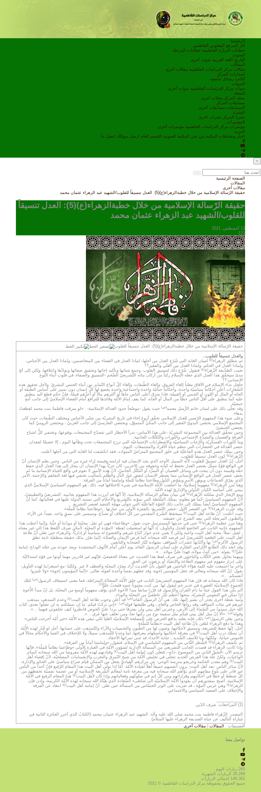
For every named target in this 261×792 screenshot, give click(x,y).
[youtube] (242, 145)
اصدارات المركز (231, 74)
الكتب (240, 78)
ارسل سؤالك (127, 136)
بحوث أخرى (201, 59)
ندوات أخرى (178, 88)
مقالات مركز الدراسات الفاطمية (217, 69)
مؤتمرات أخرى (171, 126)
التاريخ (239, 59)
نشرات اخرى (210, 117)
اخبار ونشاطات (232, 136)
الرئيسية (237, 40)
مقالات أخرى (177, 69)
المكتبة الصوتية (176, 136)
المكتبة (212, 136)
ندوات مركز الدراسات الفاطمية (217, 88)
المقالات (237, 64)
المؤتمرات (236, 121)
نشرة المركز (234, 117)
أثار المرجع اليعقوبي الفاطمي (219, 45)
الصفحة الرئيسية (230, 178)
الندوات (238, 83)
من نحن (197, 136)
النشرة (239, 112)
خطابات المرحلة (187, 50)
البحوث (239, 55)
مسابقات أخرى (212, 107)
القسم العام (151, 136)
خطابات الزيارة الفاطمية (223, 50)
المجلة (239, 93)
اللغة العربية (222, 59)
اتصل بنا (108, 136)
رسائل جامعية (222, 78)
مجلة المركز (234, 98)
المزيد (239, 131)
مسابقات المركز (230, 102)
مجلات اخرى (212, 98)
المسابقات (235, 107)
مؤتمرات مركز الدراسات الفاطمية (215, 126)
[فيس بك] (244, 141)
